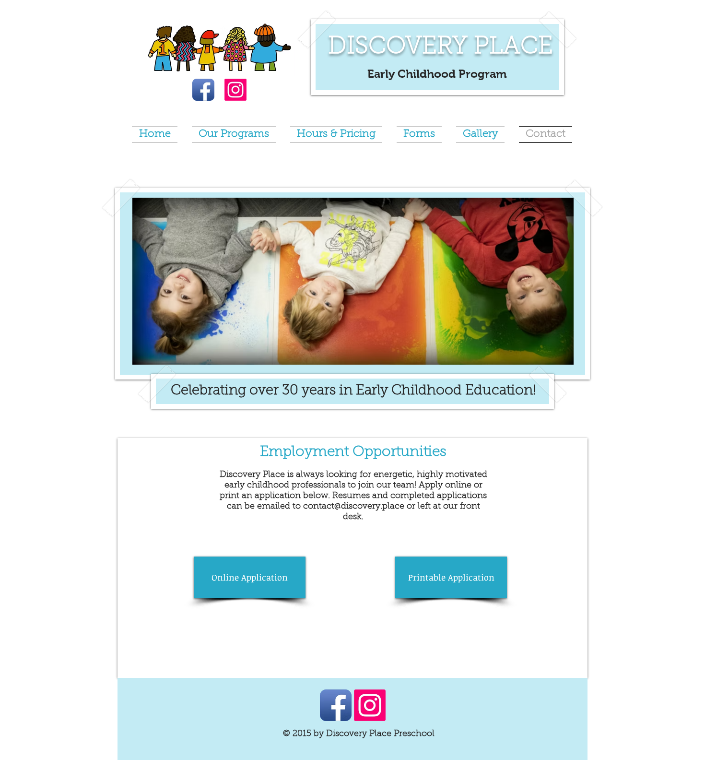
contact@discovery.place (353, 506)
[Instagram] (235, 90)
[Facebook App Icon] (203, 90)
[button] (353, 281)
